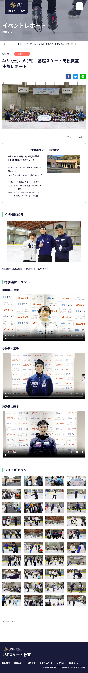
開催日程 (6, 663)
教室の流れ (18, 663)
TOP (4, 44)
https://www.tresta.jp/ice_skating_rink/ (25, 174)
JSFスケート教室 (16, 654)
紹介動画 (31, 663)
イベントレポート (18, 44)
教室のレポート (46, 663)
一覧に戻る (10, 621)
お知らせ (61, 663)
